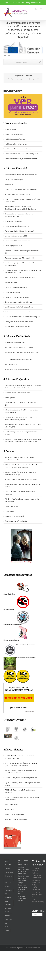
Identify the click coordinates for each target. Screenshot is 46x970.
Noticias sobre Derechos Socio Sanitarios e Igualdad (21, 154)
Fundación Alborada (11, 506)
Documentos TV (8, 877)
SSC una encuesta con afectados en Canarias (19, 347)
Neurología (8, 908)
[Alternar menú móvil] (41, 9)
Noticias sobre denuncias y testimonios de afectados (21, 159)
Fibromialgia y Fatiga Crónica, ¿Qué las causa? (19, 231)
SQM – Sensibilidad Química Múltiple (17, 369)
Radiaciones (8, 919)
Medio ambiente (7, 903)
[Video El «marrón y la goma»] (16, 729)
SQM (6, 927)
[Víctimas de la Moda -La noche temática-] (25, 729)
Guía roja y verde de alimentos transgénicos (19, 322)
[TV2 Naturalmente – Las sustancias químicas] (8, 736)
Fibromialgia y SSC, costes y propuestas (17, 241)
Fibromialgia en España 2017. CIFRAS (17, 226)
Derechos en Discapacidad (13, 221)
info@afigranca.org (34, 2)
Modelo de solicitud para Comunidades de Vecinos (21, 175)
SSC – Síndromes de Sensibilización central (18, 360)
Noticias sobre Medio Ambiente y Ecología (18, 149)
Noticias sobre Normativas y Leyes (16, 144)
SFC (6, 923)
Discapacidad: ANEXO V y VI (14, 180)
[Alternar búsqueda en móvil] (36, 9)
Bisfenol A (8, 865)
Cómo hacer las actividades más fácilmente (18, 302)
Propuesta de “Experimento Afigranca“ (17, 297)
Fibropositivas (9, 511)
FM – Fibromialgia (11, 365)
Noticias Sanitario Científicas (14, 134)
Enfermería (8, 883)
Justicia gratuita (10, 398)
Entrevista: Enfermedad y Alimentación (17, 287)
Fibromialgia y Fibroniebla (13, 246)
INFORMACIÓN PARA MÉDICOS (15, 342)
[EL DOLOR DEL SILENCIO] (8, 729)
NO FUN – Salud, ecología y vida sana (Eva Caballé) (21, 479)
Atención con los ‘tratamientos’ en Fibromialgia (20, 277)
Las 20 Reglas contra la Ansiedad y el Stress (19, 307)
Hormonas (8, 898)
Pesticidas (8, 912)
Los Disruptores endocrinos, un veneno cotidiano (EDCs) (22, 317)
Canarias (7, 868)
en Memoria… (9, 184)
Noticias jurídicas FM (11, 129)
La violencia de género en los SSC (16, 236)
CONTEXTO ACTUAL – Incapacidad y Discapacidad (21, 189)
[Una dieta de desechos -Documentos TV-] (33, 729)
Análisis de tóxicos (11, 282)
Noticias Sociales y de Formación (15, 139)
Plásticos (7, 915)
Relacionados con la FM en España (16, 521)
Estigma (7, 886)
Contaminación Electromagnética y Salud (18, 312)
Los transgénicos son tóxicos (14, 292)
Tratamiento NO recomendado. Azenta (17, 327)
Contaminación (9, 872)
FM (6, 894)
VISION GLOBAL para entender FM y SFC (18, 194)
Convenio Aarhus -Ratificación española (17, 393)
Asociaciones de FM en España (14, 516)
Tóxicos (7, 930)
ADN (6, 861)
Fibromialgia (8, 890)
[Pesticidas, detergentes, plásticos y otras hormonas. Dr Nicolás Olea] (16, 738)
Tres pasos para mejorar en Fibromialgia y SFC (19, 258)
